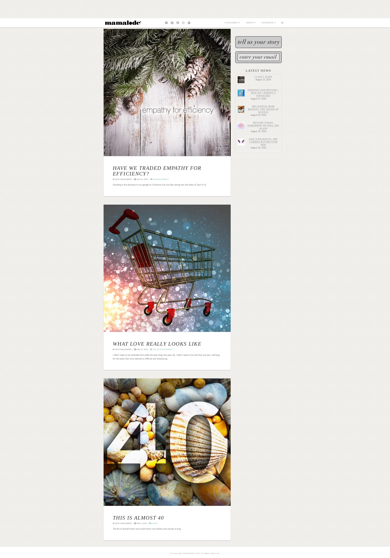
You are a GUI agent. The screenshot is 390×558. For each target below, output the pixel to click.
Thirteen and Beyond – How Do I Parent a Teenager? (263, 93)
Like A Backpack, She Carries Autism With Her (263, 142)
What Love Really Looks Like (157, 344)
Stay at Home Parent (162, 349)
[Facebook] (166, 23)
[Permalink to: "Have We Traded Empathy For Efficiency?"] (167, 92)
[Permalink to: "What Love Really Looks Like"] (167, 268)
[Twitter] (172, 23)
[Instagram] (183, 23)
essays (154, 523)
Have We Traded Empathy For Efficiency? (157, 171)
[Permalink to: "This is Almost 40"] (167, 442)
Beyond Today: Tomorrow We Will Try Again (263, 125)
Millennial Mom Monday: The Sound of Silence (263, 109)
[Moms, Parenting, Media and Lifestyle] (123, 22)
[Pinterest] (189, 23)
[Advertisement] (195, 8)
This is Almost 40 (138, 518)
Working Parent (160, 179)
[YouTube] (178, 23)
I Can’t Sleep (263, 76)
